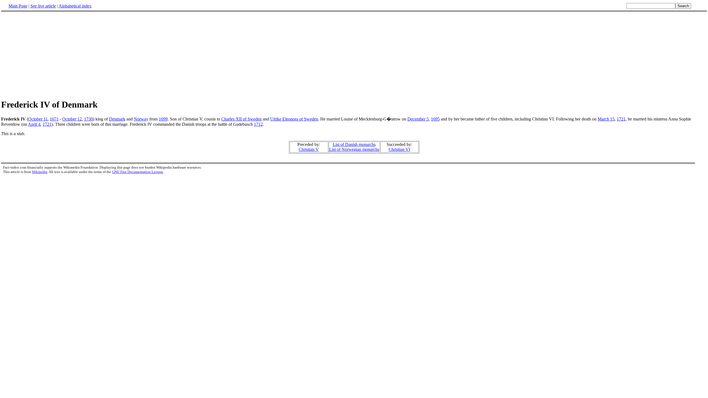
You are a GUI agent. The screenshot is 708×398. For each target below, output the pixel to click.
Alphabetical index (75, 6)
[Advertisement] (47, 55)
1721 (621, 119)
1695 (435, 119)
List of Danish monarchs (354, 144)
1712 (258, 124)
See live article (43, 6)
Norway (141, 119)
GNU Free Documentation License (137, 172)
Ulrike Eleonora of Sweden (294, 119)
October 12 (72, 119)
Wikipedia (39, 172)
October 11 (38, 119)
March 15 (606, 119)
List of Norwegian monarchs (354, 149)
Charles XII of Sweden (241, 119)
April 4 (34, 124)
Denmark (117, 119)
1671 (54, 119)
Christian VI (399, 149)
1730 (88, 119)
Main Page (18, 6)
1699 (163, 119)
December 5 (418, 119)
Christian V (309, 149)
